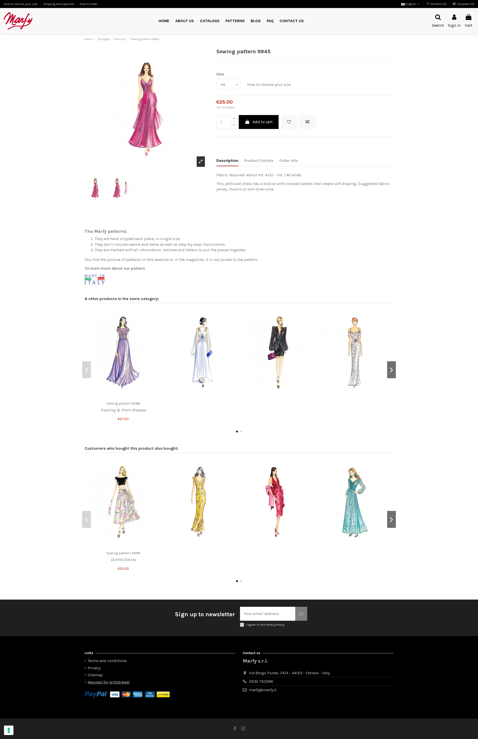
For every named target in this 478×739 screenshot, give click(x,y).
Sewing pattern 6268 (123, 403)
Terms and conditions (107, 660)
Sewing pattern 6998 (123, 553)
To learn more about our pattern (115, 268)
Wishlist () (438, 4)
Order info (288, 160)
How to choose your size (21, 4)
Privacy (94, 668)
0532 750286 (261, 681)
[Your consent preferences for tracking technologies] (8, 730)
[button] (235, 21)
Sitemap (95, 675)
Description (227, 160)
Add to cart (263, 122)
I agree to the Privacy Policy (265, 624)
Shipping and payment (59, 4)
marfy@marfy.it (263, 689)
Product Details (258, 160)
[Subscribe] (301, 614)
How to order (88, 4)
